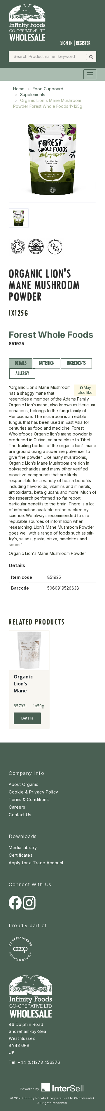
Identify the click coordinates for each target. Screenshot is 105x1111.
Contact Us (20, 814)
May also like (85, 390)
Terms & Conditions (29, 799)
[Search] (90, 57)
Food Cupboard (48, 88)
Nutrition (46, 363)
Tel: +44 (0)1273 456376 (34, 1062)
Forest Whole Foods (51, 334)
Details (20, 363)
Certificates (20, 855)
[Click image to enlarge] (52, 158)
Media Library (23, 847)
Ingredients (76, 363)
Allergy (22, 373)
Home (18, 88)
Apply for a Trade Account (36, 862)
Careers (17, 807)
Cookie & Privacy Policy (33, 791)
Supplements (32, 94)
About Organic (23, 784)
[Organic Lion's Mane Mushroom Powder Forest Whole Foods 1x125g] (19, 218)
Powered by (30, 1089)
